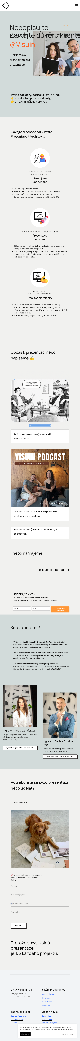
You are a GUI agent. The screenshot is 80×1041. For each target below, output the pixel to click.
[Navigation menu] (76, 5)
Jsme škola (46, 1006)
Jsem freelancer (48, 994)
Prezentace (40, 235)
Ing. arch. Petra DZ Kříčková (19, 730)
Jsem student (47, 1002)
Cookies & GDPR (17, 1019)
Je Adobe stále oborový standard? (32, 434)
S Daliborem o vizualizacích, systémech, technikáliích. (37, 191)
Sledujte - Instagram (49, 1023)
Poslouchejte (47, 1019)
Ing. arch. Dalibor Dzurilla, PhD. (58, 743)
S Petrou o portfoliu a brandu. (26, 189)
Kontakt (14, 1023)
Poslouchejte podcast (52, 570)
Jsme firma (46, 998)
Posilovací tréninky (40, 298)
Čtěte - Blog (46, 1016)
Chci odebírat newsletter (60, 609)
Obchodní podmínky (19, 1016)
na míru (40, 239)
